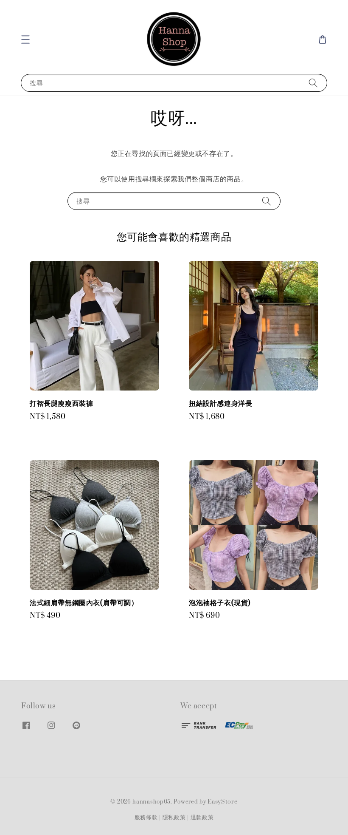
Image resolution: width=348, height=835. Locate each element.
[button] (25, 39)
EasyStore (222, 802)
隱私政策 (174, 817)
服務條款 (146, 817)
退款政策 (202, 817)
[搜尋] (313, 82)
